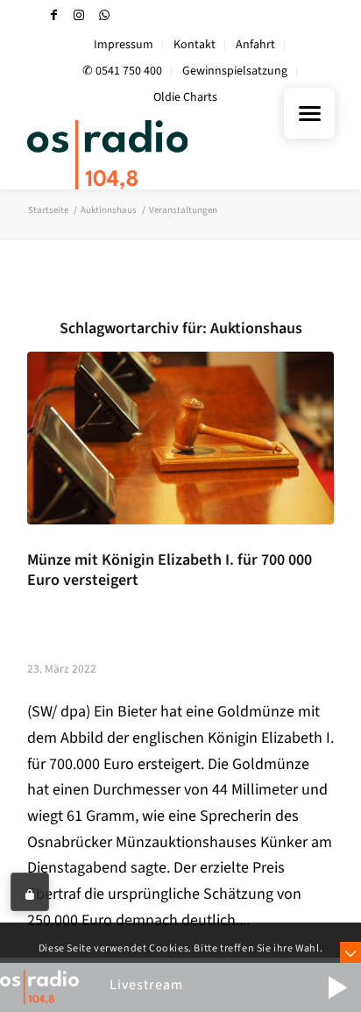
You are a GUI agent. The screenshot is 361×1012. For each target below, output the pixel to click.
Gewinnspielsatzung (234, 71)
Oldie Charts (185, 97)
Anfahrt (255, 44)
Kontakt (194, 44)
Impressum (123, 44)
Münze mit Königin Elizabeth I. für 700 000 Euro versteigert (169, 570)
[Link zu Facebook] (53, 15)
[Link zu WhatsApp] (104, 15)
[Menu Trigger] (309, 113)
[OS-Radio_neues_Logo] (150, 154)
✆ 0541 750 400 (122, 71)
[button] (337, 987)
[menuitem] (124, 45)
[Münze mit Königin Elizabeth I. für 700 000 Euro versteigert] (180, 438)
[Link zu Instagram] (79, 15)
